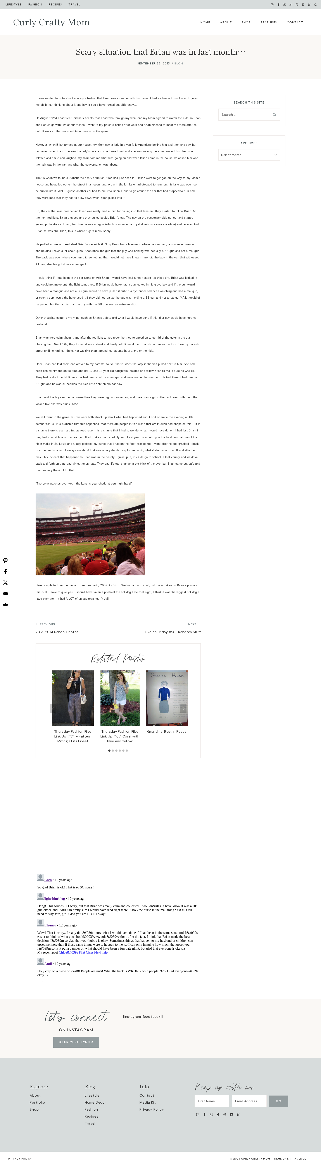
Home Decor (95, 1102)
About (226, 22)
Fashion (91, 1109)
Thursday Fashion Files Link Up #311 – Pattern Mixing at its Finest (72, 736)
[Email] (5, 593)
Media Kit (148, 1102)
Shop (246, 22)
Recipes (55, 4)
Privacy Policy (152, 1109)
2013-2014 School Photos (57, 628)
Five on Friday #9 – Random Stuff (173, 628)
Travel (75, 4)
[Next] (183, 708)
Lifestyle (13, 4)
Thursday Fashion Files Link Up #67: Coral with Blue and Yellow (119, 736)
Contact (295, 22)
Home (205, 22)
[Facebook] (278, 4)
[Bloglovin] (309, 4)
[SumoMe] (5, 604)
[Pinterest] (284, 4)
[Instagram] (272, 4)
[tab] (109, 751)
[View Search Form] (315, 5)
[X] (5, 582)
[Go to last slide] (53, 708)
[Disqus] (118, 812)
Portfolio (37, 1102)
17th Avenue (296, 1158)
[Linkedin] (303, 4)
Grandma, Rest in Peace (166, 731)
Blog (179, 63)
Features (269, 22)
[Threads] (297, 4)
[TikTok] (290, 4)
